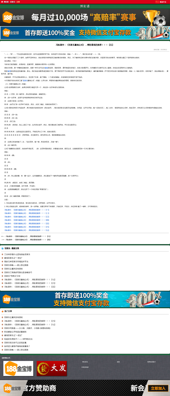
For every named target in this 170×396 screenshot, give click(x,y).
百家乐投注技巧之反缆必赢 (15, 343)
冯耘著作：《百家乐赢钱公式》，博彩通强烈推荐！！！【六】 (27, 227)
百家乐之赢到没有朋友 (13, 269)
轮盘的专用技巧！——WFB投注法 (18, 339)
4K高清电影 (85, 367)
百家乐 (12, 2)
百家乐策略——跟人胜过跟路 (16, 265)
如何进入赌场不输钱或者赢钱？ (17, 346)
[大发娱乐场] (52, 375)
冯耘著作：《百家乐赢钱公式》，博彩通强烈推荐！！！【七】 (27, 230)
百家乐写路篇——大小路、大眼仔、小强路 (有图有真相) (27, 328)
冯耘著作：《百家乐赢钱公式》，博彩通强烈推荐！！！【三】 (27, 217)
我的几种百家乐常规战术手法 (16, 262)
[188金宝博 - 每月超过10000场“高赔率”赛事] (85, 25)
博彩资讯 (85, 362)
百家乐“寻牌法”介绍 (12, 276)
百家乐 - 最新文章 (12, 248)
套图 (118, 362)
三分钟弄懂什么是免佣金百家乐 (17, 254)
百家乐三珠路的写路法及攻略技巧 (18, 272)
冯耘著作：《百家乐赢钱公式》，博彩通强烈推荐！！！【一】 (27, 210)
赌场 (46, 68)
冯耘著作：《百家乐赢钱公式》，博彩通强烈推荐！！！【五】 (27, 223)
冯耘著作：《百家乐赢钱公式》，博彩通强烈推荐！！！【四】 (27, 220)
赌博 (9, 71)
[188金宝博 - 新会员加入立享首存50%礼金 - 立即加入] (85, 307)
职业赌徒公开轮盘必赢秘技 (15, 332)
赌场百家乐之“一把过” (13, 258)
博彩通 (6, 2)
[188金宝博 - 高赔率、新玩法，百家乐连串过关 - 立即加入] (85, 39)
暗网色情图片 (151, 362)
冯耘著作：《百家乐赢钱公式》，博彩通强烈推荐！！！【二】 (27, 213)
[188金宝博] (18, 375)
